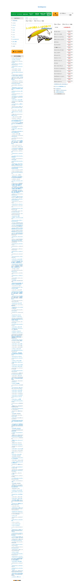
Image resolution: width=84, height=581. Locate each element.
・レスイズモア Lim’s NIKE (16, 561)
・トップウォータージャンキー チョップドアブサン (17, 479)
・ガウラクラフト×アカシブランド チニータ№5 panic (17, 513)
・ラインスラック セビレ (16, 285)
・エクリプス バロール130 (16, 454)
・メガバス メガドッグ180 (16, 360)
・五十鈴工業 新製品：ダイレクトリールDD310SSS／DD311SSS (17, 501)
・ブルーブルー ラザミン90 (16, 391)
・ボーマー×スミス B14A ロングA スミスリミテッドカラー (17, 107)
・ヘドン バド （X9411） (16, 174)
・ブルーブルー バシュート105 (17, 448)
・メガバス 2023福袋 (15, 383)
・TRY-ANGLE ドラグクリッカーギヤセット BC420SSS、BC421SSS (17, 88)
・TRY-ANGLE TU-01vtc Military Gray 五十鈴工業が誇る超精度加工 (17, 574)
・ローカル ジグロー (15, 268)
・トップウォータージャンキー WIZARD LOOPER (17, 168)
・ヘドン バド (14, 515)
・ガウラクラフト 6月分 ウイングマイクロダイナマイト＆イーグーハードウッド (17, 508)
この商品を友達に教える (59, 91)
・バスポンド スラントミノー (17, 332)
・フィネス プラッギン (15, 59)
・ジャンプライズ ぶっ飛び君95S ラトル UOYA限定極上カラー (17, 123)
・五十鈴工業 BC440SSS (16, 483)
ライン (13, 32)
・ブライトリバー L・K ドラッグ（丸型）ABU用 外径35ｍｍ (17, 75)
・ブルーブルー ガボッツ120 (16, 496)
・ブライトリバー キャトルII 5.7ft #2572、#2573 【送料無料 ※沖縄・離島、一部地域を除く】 (17, 293)
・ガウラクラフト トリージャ (17, 556)
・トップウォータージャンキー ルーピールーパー (17, 554)
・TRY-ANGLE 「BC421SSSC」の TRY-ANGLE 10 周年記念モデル (17, 353)
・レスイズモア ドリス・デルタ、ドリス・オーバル (17, 211)
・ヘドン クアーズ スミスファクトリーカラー (17, 545)
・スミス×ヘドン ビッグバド (16, 444)
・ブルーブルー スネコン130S (17, 450)
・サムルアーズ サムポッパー (17, 511)
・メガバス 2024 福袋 (15, 133)
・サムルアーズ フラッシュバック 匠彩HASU (17, 329)
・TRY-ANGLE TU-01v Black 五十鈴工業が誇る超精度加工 (17, 177)
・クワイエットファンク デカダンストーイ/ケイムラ (17, 214)
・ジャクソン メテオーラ (16, 118)
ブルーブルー (35, 18)
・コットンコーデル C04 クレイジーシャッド (16, 221)
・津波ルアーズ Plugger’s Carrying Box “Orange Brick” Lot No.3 (17, 571)
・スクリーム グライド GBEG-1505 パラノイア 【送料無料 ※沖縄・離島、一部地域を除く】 (17, 142)
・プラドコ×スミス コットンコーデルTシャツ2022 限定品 (16, 340)
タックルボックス (15, 39)
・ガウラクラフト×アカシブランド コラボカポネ (17, 458)
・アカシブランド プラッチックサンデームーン (17, 64)
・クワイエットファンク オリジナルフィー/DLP (17, 288)
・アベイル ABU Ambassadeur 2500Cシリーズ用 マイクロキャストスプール (17, 234)
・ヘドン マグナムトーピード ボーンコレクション (17, 547)
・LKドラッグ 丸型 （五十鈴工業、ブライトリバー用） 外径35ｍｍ (17, 78)
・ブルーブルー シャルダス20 (17, 394)
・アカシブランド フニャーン (17, 204)
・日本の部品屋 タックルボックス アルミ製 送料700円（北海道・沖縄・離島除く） (17, 191)
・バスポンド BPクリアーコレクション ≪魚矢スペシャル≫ (17, 197)
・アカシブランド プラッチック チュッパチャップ (17, 199)
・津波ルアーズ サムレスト (16, 442)
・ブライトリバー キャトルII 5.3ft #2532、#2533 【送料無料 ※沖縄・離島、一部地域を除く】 (17, 297)
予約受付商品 (14, 20)
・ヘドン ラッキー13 (15, 525)
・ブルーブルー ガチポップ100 (17, 460)
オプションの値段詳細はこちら (60, 86)
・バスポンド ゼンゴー (15, 179)
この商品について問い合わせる (60, 90)
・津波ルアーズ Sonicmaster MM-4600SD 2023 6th (17, 406)
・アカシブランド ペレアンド (17, 80)
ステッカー (14, 43)
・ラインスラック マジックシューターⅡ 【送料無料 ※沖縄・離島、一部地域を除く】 (17, 261)
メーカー (14, 22)
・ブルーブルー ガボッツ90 (16, 326)
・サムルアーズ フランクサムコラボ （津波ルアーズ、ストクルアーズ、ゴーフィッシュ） (17, 164)
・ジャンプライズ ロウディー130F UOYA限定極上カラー (17, 120)
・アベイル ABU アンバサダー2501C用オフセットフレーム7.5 (17, 231)
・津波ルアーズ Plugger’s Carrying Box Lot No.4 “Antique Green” (17, 435)
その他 (13, 46)
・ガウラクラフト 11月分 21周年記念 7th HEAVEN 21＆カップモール (17, 530)
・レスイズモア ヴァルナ (16, 68)
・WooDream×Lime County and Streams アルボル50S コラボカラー (17, 421)
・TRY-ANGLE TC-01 (15, 488)
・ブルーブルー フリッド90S (16, 343)
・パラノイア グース (15, 506)
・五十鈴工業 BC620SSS (16, 413)
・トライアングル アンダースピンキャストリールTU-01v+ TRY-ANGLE (17, 534)
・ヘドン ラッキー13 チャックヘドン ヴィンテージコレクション (17, 172)
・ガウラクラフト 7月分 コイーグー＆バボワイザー (17, 550)
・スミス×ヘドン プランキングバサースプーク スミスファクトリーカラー (17, 470)
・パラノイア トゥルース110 (16, 259)
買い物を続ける (58, 88)
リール (13, 29)
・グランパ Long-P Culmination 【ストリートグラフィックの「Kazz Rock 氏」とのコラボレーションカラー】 (17, 240)
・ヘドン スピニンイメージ (16, 145)
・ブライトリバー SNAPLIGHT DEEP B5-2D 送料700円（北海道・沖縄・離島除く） (17, 184)
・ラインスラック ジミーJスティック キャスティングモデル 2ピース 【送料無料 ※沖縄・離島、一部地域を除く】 (17, 265)
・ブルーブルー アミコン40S (16, 345)
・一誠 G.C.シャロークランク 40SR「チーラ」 (16, 115)
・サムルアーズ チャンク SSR (17, 364)
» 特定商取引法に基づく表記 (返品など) (61, 84)
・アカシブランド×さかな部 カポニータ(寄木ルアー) (17, 132)
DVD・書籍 (14, 41)
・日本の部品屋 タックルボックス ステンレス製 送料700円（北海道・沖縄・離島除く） (17, 187)
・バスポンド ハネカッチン (16, 316)
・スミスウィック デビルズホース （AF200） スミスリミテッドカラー (17, 97)
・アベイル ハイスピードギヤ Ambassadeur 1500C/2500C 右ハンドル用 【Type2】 (17, 319)
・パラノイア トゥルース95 (16, 289)
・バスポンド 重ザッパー (16, 576)
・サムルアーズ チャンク (16, 314)
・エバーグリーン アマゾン (16, 356)
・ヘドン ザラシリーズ (15, 523)
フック (13, 34)
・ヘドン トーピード (15, 522)
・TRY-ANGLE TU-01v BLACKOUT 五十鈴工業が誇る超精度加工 (17, 378)
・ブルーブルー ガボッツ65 (16, 375)
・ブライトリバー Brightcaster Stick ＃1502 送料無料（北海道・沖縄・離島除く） (17, 558)
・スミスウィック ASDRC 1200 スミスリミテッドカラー (17, 373)
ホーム (27, 17)
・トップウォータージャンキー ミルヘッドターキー (17, 301)
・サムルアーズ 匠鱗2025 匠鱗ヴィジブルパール (17, 504)
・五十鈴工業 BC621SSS (16, 428)
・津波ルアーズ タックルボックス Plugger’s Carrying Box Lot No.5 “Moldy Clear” (17, 485)
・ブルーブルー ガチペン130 (16, 366)
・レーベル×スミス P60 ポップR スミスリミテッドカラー (17, 388)
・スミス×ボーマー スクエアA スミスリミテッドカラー (17, 83)
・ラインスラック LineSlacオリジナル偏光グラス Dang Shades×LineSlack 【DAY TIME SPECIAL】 (17, 425)
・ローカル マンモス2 (15, 342)
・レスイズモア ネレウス (16, 70)
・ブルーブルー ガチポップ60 (17, 146)
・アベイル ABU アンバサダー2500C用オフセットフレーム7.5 (17, 228)
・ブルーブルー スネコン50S (16, 99)
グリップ (14, 25)
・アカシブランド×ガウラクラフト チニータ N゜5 (17, 409)
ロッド (13, 27)
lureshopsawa (42, 7)
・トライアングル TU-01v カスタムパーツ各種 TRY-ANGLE (17, 537)
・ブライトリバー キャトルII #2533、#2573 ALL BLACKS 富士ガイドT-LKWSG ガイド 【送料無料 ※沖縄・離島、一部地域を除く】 (17, 336)
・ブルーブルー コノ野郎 (16, 399)
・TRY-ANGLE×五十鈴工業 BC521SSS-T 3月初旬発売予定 (17, 284)
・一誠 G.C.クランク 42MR (16, 116)
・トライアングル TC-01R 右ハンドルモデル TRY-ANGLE (17, 149)
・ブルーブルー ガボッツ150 (16, 498)
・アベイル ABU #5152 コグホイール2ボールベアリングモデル (17, 223)
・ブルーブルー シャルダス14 (17, 393)
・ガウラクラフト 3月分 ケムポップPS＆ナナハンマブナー (17, 540)
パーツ (13, 36)
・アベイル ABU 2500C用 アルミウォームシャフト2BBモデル (17, 226)
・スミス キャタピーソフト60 (17, 169)
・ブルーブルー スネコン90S (16, 390)
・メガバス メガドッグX (16, 348)
